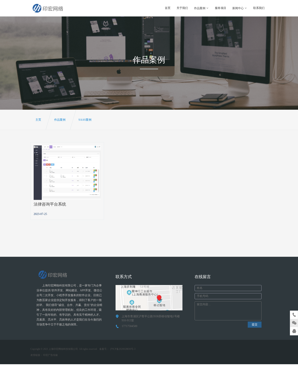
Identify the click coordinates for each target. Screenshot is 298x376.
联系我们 (259, 8)
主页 (38, 119)
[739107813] (294, 331)
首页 (167, 8)
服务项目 (220, 8)
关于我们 (182, 8)
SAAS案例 (84, 119)
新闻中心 (238, 8)
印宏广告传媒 (50, 355)
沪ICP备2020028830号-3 (122, 349)
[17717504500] (294, 315)
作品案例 (199, 8)
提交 (254, 324)
